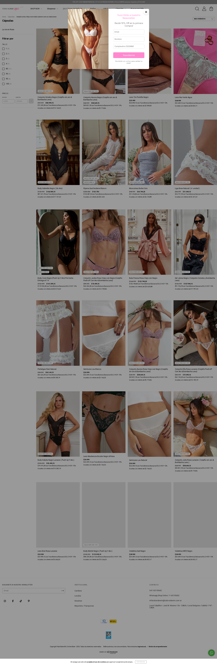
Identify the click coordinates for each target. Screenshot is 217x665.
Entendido (141, 661)
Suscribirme (129, 55)
